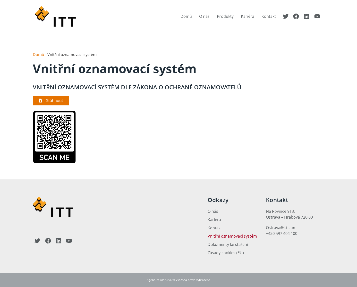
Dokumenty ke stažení (228, 244)
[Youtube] (317, 16)
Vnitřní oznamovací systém (232, 236)
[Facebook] (296, 16)
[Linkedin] (306, 16)
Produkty (225, 16)
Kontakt (269, 16)
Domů (186, 16)
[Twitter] (285, 16)
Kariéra (247, 16)
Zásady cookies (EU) (226, 252)
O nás (204, 16)
